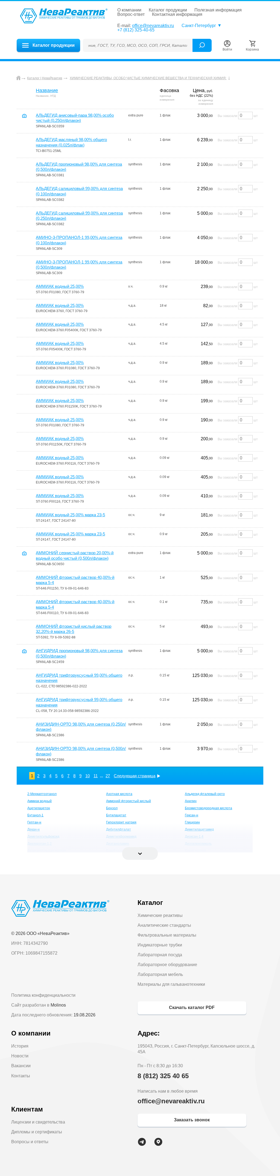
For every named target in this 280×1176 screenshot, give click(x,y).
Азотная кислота (119, 794)
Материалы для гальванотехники (171, 984)
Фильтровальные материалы (167, 935)
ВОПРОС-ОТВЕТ (131, 14)
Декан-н (33, 829)
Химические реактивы (160, 915)
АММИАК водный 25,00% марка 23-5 (70, 514)
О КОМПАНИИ (129, 10)
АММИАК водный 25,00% (60, 286)
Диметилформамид (121, 836)
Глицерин (192, 822)
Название (47, 90)
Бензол (112, 808)
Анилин (191, 801)
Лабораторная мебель (160, 974)
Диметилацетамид (199, 829)
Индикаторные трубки (160, 945)
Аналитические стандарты (164, 925)
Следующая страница (134, 776)
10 (87, 776)
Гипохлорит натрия (121, 822)
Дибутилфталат (118, 829)
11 (96, 776)
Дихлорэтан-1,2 (39, 844)
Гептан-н (34, 822)
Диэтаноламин (117, 844)
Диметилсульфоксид (43, 836)
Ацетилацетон (38, 808)
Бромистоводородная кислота (208, 808)
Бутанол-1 (35, 815)
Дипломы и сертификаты (36, 1132)
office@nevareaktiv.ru (153, 25)
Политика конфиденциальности (43, 995)
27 (108, 776)
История (19, 1046)
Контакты (20, 1076)
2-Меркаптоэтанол (42, 794)
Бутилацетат (116, 815)
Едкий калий (115, 851)
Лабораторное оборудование (167, 964)
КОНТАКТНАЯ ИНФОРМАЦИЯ (177, 14)
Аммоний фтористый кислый (128, 801)
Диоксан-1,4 (194, 836)
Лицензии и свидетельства (38, 1122)
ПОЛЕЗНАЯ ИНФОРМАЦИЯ (218, 10)
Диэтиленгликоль (198, 844)
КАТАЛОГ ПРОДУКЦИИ (168, 10)
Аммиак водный (39, 801)
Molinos (58, 1005)
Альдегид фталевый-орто (205, 794)
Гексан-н (191, 815)
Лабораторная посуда (160, 954)
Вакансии (21, 1065)
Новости (19, 1056)
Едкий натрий (195, 851)
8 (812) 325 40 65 (163, 1076)
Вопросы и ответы (29, 1141)
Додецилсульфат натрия (46, 851)
